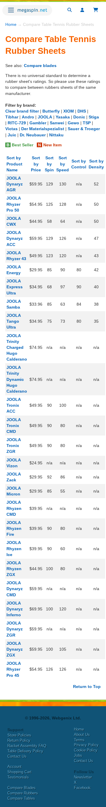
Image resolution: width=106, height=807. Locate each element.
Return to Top (87, 686)
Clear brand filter (22, 111)
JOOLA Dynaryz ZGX (14, 649)
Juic (12, 135)
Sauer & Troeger (84, 128)
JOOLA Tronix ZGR (13, 445)
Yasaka (63, 117)
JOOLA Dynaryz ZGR (14, 629)
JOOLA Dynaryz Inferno (14, 609)
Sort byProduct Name (14, 163)
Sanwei (57, 122)
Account (14, 766)
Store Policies (19, 735)
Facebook (82, 788)
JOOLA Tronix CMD (13, 425)
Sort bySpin (49, 163)
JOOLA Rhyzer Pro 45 (13, 669)
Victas (11, 128)
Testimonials (18, 777)
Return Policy (18, 740)
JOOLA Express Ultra (14, 287)
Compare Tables (21, 798)
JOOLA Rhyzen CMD (13, 508)
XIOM (68, 111)
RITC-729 (17, 122)
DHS (81, 111)
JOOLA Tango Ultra (13, 321)
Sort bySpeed (62, 163)
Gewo (73, 122)
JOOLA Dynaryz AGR (14, 184)
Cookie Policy (85, 750)
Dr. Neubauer (33, 135)
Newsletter (83, 777)
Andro (28, 117)
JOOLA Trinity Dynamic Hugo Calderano (16, 379)
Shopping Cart (19, 772)
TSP (87, 122)
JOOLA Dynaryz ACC (14, 238)
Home (10, 24)
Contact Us (16, 756)
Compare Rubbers (22, 793)
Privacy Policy (86, 745)
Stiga (94, 117)
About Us (82, 734)
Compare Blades (21, 788)
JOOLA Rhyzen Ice (13, 548)
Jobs (78, 755)
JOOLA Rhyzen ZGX (13, 568)
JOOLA (45, 117)
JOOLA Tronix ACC (13, 405)
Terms (79, 740)
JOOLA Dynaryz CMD (14, 588)
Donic (79, 117)
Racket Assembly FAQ (26, 746)
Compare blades (40, 65)
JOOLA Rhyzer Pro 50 (13, 204)
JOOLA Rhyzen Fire (13, 528)
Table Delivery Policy (25, 751)
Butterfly (51, 111)
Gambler (37, 122)
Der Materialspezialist (42, 128)
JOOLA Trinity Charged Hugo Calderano (16, 347)
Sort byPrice (36, 163)
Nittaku (56, 135)
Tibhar (11, 117)
